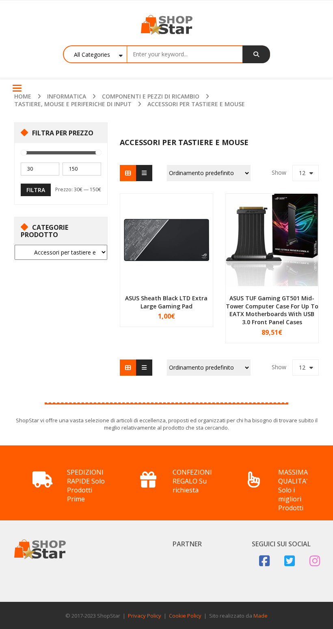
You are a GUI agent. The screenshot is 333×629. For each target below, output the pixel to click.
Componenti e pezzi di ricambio (150, 96)
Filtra (35, 190)
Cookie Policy (185, 615)
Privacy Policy (144, 615)
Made (260, 615)
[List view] (144, 173)
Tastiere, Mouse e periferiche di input (73, 104)
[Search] (256, 54)
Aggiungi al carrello (156, 314)
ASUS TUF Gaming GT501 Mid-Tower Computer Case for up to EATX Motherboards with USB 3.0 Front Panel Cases (272, 310)
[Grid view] (128, 173)
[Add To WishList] (197, 314)
